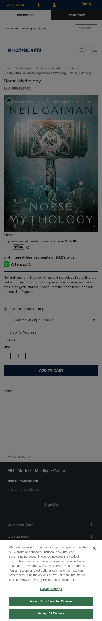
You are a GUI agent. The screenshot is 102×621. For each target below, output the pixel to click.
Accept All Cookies (51, 613)
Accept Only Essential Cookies (51, 601)
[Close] (94, 548)
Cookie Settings (51, 589)
